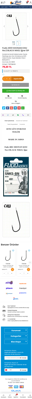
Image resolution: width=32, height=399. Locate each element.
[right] (30, 262)
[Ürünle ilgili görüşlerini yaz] (8, 115)
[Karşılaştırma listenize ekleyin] (13, 115)
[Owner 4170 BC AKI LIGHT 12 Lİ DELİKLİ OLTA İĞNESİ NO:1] (24, 255)
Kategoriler (16, 336)
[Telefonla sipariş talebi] (23, 115)
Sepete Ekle (18, 79)
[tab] (9, 121)
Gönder (24, 358)
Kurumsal (16, 330)
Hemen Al (16, 85)
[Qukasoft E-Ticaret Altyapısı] (16, 391)
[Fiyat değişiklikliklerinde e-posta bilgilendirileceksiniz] (18, 115)
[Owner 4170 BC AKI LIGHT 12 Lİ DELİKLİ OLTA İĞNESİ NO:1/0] (8, 255)
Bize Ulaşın (16, 341)
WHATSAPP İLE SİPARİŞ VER (16, 91)
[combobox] (7, 369)
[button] (4, 26)
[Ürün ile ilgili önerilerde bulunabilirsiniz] (28, 115)
